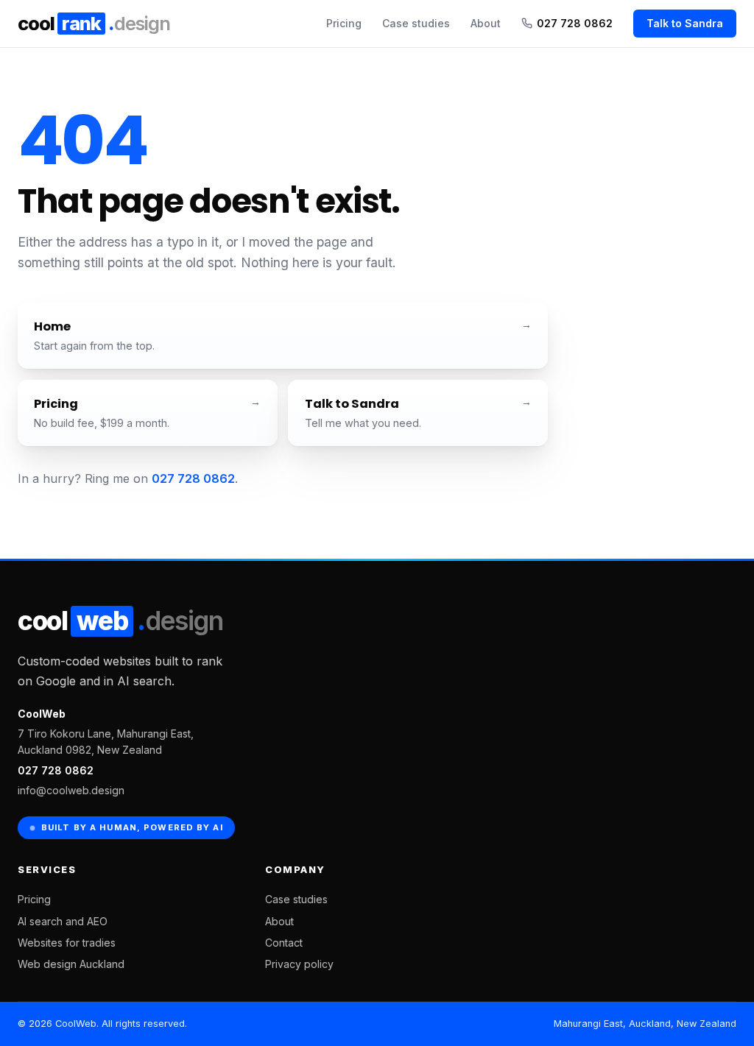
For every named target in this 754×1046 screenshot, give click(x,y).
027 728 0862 (575, 23)
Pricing (344, 23)
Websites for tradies (67, 942)
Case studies (416, 23)
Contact (284, 942)
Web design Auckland (71, 964)
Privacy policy (299, 964)
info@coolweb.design (71, 790)
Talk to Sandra (684, 23)
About (486, 23)
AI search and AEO (63, 921)
